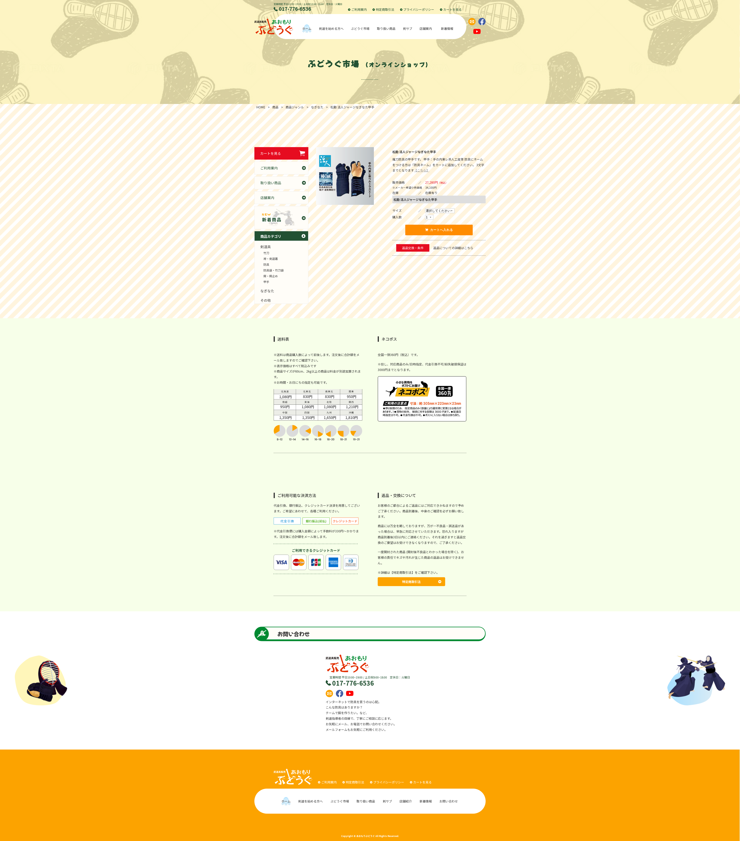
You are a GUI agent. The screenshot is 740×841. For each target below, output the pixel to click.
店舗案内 (426, 28)
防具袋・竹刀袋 (273, 270)
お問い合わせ (449, 801)
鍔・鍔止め (270, 276)
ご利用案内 (359, 9)
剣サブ (407, 28)
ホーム (306, 28)
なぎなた (267, 290)
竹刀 (266, 253)
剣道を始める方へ (331, 28)
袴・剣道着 (270, 259)
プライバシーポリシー (418, 9)
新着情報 (447, 28)
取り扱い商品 (386, 28)
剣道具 (265, 246)
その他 (265, 300)
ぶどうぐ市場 (360, 28)
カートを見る (452, 9)
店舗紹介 (405, 801)
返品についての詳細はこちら (453, 247)
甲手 (266, 282)
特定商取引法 (385, 9)
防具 (266, 264)
